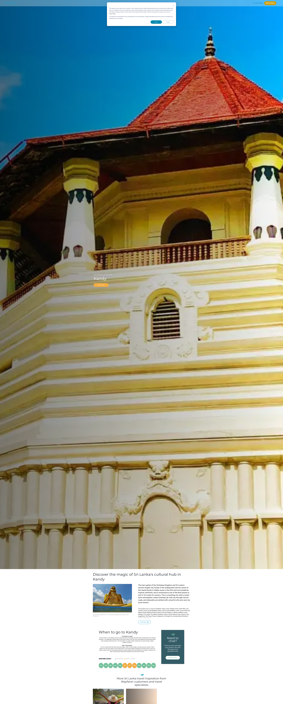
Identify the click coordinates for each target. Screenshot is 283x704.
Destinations (100, 275)
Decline (168, 22)
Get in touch (270, 3)
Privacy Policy (112, 13)
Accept (156, 22)
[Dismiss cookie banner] (173, 5)
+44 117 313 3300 (258, 3)
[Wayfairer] (11, 3)
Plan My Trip (101, 285)
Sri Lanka (106, 275)
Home (95, 275)
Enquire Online (173, 657)
